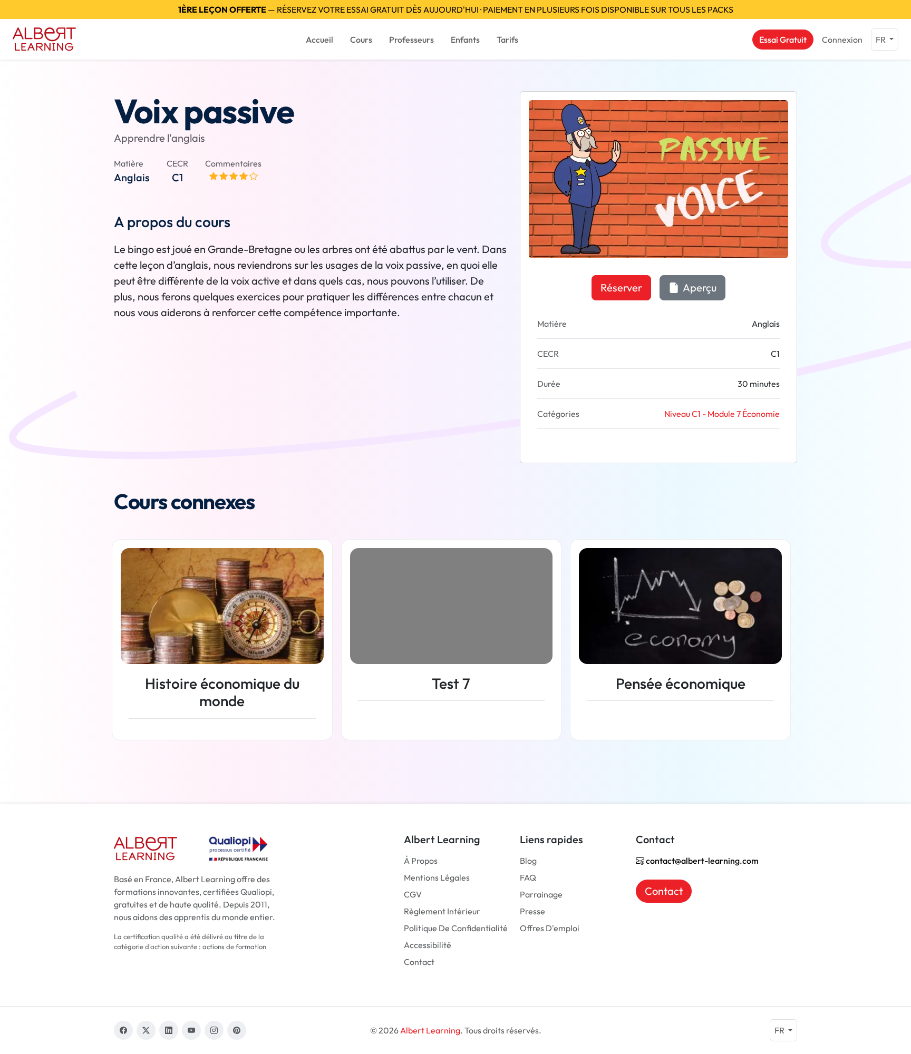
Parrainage (541, 894)
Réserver (621, 287)
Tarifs (507, 39)
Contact (419, 962)
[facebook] (123, 1030)
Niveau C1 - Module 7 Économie (722, 413)
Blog (528, 860)
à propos (421, 860)
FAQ (528, 877)
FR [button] (881, 39)
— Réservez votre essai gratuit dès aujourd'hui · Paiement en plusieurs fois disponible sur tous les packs (455, 9)
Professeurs (411, 39)
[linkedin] (168, 1030)
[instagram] (214, 1030)
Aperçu (698, 287)
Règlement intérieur (442, 911)
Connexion (842, 39)
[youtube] (191, 1030)
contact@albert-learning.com (701, 860)
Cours (361, 39)
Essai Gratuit (783, 39)
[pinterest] (236, 1030)
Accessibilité (427, 945)
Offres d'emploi (549, 928)
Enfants (465, 39)
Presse (532, 911)
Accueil (319, 39)
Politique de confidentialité (456, 928)
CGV (413, 894)
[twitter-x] (146, 1030)
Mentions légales (437, 877)
